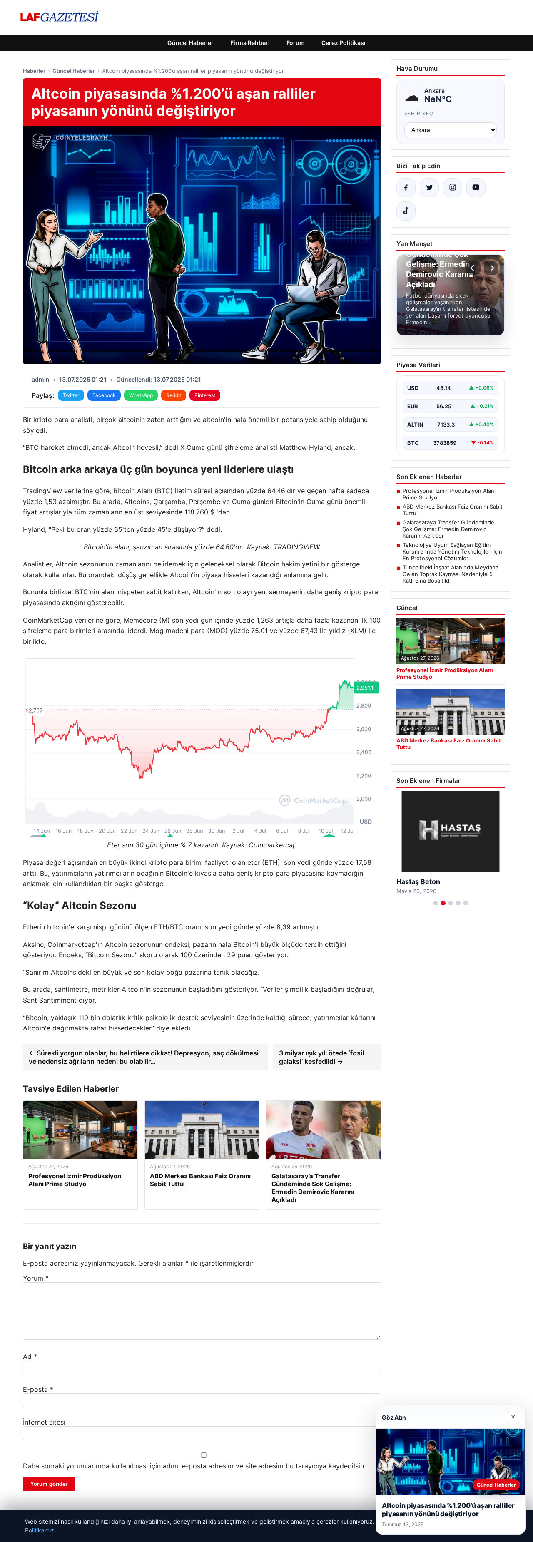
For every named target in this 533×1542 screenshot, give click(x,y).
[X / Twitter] (429, 187)
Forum (295, 42)
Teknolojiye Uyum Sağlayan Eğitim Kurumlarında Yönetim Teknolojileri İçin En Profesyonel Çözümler (452, 551)
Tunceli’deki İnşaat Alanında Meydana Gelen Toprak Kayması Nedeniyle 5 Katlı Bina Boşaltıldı (450, 574)
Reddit (173, 395)
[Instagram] (452, 187)
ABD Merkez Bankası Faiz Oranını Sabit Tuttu (453, 509)
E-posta (38, 1389)
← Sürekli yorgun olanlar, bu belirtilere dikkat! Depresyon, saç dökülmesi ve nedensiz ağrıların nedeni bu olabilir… (144, 1057)
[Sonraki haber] (491, 268)
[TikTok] (406, 211)
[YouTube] (476, 187)
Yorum (36, 1278)
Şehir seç (419, 113)
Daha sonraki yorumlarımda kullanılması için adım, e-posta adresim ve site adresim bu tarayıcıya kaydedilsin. (194, 1466)
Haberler (34, 70)
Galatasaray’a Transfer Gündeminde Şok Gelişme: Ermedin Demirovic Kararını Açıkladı (448, 529)
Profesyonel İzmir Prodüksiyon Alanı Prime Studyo (449, 494)
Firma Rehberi (250, 42)
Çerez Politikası (343, 42)
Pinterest (204, 395)
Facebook (104, 395)
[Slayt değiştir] (435, 903)
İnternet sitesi (44, 1422)
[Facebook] (406, 187)
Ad (30, 1356)
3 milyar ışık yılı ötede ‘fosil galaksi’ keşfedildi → (321, 1057)
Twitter (71, 395)
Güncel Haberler (190, 42)
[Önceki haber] (473, 268)
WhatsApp (141, 395)
